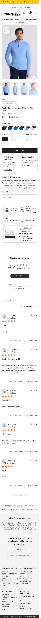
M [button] (12, 139)
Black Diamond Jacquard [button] (5, 126)
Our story (5, 594)
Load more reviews (20, 495)
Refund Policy (25, 606)
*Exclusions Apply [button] (19, 22)
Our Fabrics (6, 604)
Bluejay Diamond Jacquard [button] (17, 126)
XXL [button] (5, 144)
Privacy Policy (25, 603)
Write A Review (19, 276)
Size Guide (6, 607)
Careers (22, 601)
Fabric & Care (8, 197)
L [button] (19, 139)
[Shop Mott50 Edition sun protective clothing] (19, 509)
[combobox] (24, 12)
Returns (5, 576)
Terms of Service (26, 608)
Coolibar (13, 7)
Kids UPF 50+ (25, 576)
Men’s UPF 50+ (25, 574)
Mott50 (19, 7)
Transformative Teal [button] (22, 126)
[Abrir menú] (36, 13)
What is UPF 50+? (8, 602)
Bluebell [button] (28, 126)
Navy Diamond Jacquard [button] (11, 126)
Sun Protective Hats (27, 579)
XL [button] (27, 139)
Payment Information (10, 574)
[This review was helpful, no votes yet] (31, 340)
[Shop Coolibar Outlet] (32, 509)
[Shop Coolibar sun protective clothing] (7, 509)
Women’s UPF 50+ (26, 571)
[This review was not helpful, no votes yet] (35, 340)
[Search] (24, 12)
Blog (3, 609)
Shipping (5, 571)
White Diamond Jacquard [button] (34, 126)
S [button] (5, 139)
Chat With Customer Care (20, 555)
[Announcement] (20, 2)
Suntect (27, 7)
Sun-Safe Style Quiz (19, 549)
